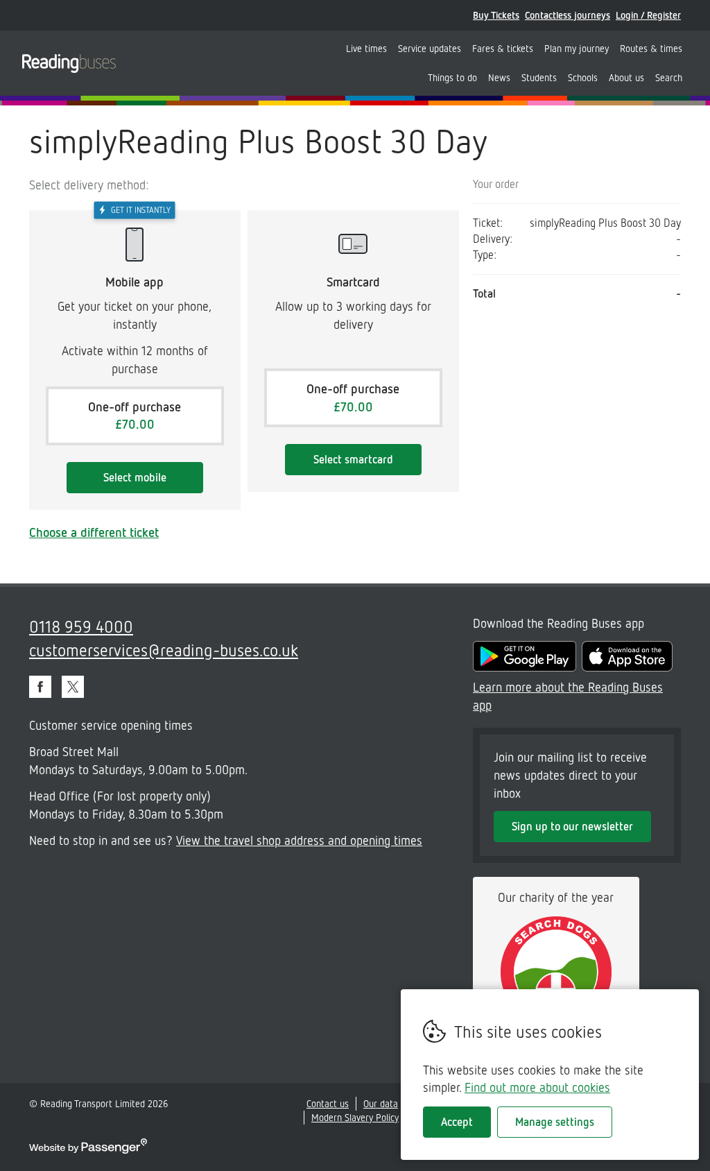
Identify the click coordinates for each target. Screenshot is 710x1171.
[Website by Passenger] (88, 1150)
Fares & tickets (502, 48)
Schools (583, 77)
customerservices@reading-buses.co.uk (163, 650)
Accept (457, 1122)
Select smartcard (353, 459)
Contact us (327, 1103)
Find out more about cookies (537, 1087)
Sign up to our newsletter (572, 826)
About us (626, 77)
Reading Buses (69, 63)
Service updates (429, 48)
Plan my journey (576, 48)
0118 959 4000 (81, 626)
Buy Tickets (496, 15)
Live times (366, 48)
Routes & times (651, 48)
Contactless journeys (567, 15)
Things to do (452, 77)
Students (539, 77)
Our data (380, 1103)
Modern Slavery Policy (355, 1117)
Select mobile (134, 477)
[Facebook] (40, 687)
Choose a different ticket (94, 532)
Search (668, 77)
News (499, 77)
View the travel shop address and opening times (299, 840)
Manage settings (554, 1122)
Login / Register (648, 15)
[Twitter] (73, 687)
